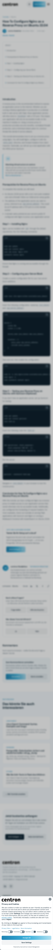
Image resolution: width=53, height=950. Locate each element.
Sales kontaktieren (35, 837)
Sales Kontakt (39, 4)
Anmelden (16, 677)
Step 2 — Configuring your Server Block (21, 70)
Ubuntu (15, 586)
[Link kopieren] (48, 586)
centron (10, 4)
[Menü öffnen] (48, 4)
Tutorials (6, 17)
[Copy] (47, 238)
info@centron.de (22, 879)
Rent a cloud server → (14, 175)
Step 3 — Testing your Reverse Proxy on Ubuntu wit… (26, 76)
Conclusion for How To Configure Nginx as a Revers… (26, 83)
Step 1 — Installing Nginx (15, 63)
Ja (16, 631)
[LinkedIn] (5, 886)
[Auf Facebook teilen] (42, 586)
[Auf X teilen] (37, 586)
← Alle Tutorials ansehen (15, 794)
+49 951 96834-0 (9, 879)
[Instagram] (10, 886)
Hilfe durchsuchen (37, 610)
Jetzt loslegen (14, 549)
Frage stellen (16, 610)
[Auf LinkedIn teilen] (31, 586)
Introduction (11, 51)
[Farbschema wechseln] (29, 4)
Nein (37, 631)
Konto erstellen (37, 677)
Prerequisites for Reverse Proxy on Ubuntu (22, 57)
